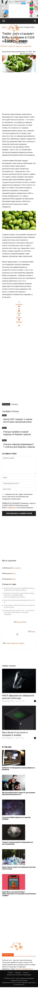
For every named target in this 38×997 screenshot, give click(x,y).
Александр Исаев (8, 738)
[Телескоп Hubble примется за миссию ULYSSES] (19, 807)
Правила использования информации (19, 975)
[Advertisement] (19, 92)
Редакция (18, 972)
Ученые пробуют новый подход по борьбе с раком (17, 433)
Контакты (26, 972)
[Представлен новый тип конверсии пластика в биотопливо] (19, 857)
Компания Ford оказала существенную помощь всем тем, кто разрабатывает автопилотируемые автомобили (19, 595)
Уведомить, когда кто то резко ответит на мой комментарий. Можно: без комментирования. (19, 505)
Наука (4, 415)
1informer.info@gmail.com (24, 969)
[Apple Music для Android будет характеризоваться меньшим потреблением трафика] (19, 882)
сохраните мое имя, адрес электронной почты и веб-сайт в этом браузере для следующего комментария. (17, 496)
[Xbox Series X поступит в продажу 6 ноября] (19, 718)
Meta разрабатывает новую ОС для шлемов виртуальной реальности (18, 793)
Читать (13, 573)
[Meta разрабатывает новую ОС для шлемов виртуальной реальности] (19, 782)
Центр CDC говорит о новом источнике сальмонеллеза (17, 420)
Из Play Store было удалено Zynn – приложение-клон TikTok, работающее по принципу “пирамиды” (19, 612)
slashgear (14, 404)
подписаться (12, 507)
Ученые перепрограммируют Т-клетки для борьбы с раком (19, 445)
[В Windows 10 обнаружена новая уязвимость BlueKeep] (19, 758)
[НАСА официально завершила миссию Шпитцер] (19, 681)
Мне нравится (16, 568)
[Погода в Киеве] (19, 622)
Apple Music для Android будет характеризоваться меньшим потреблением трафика (19, 893)
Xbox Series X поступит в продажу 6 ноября (15, 733)
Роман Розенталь (12, 51)
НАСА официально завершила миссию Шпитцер (18, 696)
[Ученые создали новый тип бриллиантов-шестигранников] (19, 832)
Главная (10, 972)
